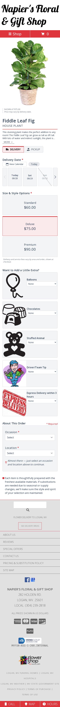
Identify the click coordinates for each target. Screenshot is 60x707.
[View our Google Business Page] (32, 581)
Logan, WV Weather (12, 683)
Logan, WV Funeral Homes (22, 673)
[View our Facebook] (27, 581)
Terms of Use (30, 694)
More (7, 141)
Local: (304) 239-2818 (30, 605)
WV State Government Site (43, 683)
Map (31, 704)
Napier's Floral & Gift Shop (30, 14)
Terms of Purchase (39, 689)
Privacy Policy (16, 689)
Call (11, 704)
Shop (17, 33)
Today (34, 164)
